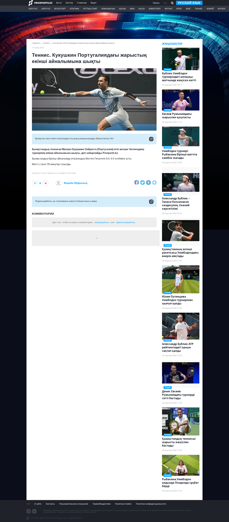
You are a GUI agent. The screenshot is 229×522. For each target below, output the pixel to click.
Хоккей (210, 8)
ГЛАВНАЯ (36, 43)
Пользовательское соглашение (73, 504)
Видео (93, 2)
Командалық (108, 8)
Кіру (165, 3)
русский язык (189, 3)
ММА (132, 8)
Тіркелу (156, 3)
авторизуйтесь (102, 222)
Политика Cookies (123, 504)
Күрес (179, 8)
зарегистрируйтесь (125, 222)
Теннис (199, 8)
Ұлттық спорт (90, 8)
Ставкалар (82, 2)
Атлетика (74, 8)
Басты (59, 2)
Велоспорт (60, 8)
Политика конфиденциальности (151, 504)
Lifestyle (33, 8)
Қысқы (122, 8)
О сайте (37, 504)
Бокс (188, 8)
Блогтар (69, 2)
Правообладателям (102, 504)
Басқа (142, 8)
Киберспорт (155, 8)
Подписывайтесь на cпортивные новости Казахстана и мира (66, 201)
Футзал (168, 8)
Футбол (221, 8)
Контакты (50, 504)
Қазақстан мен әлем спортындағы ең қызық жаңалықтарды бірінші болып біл (74, 138)
